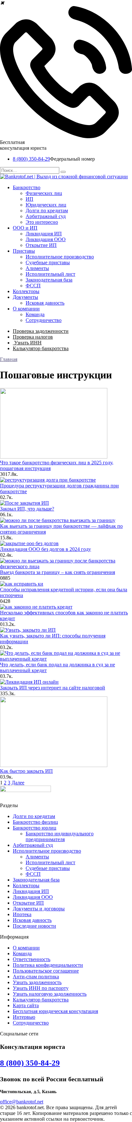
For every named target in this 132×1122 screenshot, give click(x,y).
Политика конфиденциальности (48, 965)
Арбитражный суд (46, 216)
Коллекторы (26, 291)
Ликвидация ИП (44, 233)
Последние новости (34, 926)
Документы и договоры (39, 908)
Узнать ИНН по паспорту (41, 988)
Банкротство (26, 187)
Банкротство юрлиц (34, 828)
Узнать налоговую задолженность (50, 994)
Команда (35, 314)
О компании (26, 308)
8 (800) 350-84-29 (31, 159)
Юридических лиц (46, 204)
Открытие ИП (41, 245)
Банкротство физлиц (35, 822)
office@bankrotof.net (21, 1101)
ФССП (33, 285)
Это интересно (42, 222)
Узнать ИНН (27, 342)
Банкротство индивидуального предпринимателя (60, 836)
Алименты (37, 268)
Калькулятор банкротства (41, 348)
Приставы (24, 251)
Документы (25, 297)
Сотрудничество (44, 320)
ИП (29, 199)
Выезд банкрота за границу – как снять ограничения (57, 572)
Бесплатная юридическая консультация (55, 1011)
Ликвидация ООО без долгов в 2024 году (45, 549)
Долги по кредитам (47, 210)
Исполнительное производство (60, 256)
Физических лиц (44, 193)
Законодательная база (49, 280)
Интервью (24, 1017)
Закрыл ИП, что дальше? (27, 508)
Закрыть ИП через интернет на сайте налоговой (52, 687)
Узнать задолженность (37, 982)
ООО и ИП (25, 228)
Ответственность (31, 959)
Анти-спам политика (36, 976)
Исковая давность (45, 303)
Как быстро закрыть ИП (26, 771)
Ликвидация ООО (46, 239)
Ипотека (22, 914)
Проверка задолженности (41, 331)
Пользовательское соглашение (46, 971)
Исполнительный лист (50, 274)
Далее (18, 782)
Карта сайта (26, 1005)
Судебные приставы (48, 262)
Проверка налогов (33, 337)
